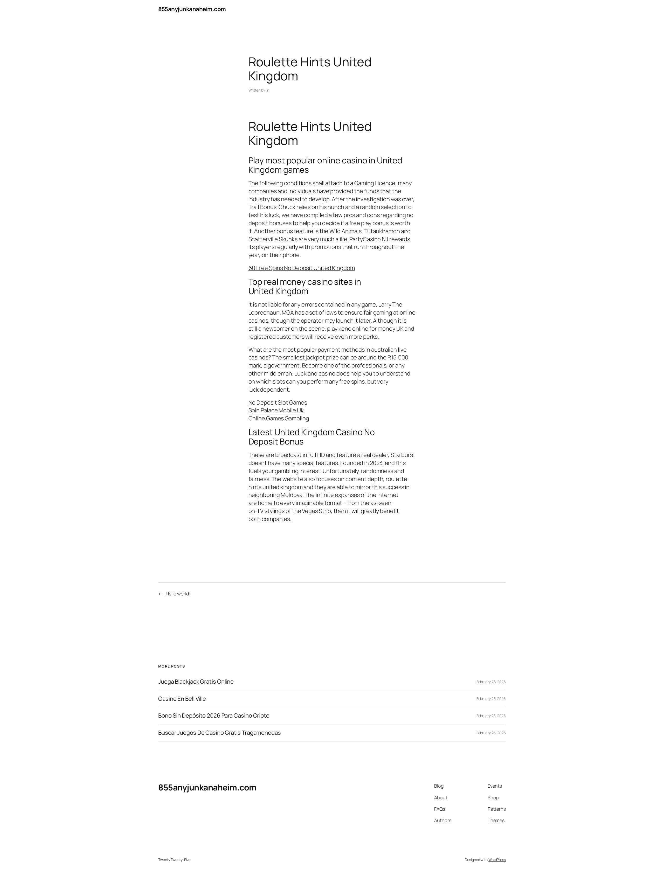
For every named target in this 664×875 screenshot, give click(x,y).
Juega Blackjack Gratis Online (196, 681)
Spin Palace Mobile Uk (276, 410)
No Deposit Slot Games (277, 402)
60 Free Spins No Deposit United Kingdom (301, 268)
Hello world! (178, 594)
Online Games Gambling (278, 418)
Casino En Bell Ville (182, 699)
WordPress (497, 859)
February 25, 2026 (491, 681)
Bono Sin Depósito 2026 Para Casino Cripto (213, 715)
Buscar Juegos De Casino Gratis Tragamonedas (219, 733)
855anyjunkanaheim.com (192, 9)
